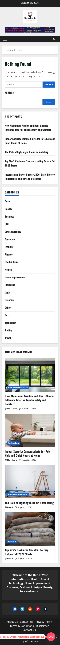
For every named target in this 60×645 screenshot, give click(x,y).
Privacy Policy (44, 621)
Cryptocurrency (13, 232)
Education (10, 239)
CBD (7, 224)
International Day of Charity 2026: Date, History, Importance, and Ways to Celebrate (30, 177)
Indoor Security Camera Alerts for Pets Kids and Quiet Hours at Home (28, 453)
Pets (7, 315)
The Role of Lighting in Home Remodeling (26, 152)
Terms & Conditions (22, 626)
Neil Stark (12, 408)
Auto (7, 201)
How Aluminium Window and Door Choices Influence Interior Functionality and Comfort (28, 128)
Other (8, 307)
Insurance (10, 285)
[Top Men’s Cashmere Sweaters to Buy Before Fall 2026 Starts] (30, 529)
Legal (7, 292)
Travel (8, 338)
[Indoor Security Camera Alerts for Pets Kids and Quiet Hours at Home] (30, 430)
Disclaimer (42, 626)
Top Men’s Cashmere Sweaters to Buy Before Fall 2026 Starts (26, 552)
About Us (12, 621)
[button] (5, 39)
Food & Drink (11, 262)
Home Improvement (15, 277)
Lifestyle (9, 300)
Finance (9, 254)
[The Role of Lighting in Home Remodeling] (30, 481)
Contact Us (26, 621)
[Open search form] (54, 39)
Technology (10, 323)
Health (8, 269)
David (10, 507)
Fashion (9, 247)
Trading (8, 330)
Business (9, 216)
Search (9, 93)
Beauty (8, 209)
